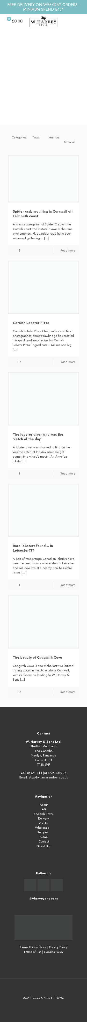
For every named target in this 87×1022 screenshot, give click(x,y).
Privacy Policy (58, 947)
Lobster (61, 97)
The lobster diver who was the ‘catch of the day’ (38, 436)
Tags (35, 137)
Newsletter (43, 846)
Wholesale (42, 827)
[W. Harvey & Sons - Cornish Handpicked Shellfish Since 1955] (43, 21)
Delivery (43, 818)
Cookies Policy (53, 952)
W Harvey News (36, 97)
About (44, 804)
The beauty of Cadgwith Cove (37, 657)
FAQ (43, 809)
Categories (19, 137)
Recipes (42, 832)
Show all (69, 142)
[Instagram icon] (49, 1005)
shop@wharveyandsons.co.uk (48, 777)
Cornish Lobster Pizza (31, 322)
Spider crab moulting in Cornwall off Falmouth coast (43, 213)
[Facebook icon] (38, 1005)
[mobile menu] (80, 21)
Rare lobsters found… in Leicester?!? (33, 548)
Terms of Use (32, 952)
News (43, 837)
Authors (54, 137)
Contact (43, 841)
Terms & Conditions (33, 947)
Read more (67, 250)
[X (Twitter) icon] (43, 1005)
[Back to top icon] (43, 988)
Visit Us (43, 823)
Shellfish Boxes (43, 814)
